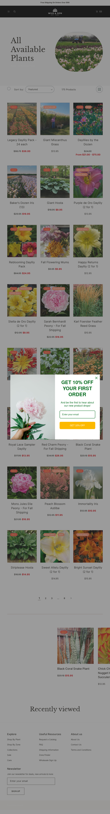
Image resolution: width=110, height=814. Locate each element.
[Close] (96, 378)
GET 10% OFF (77, 425)
